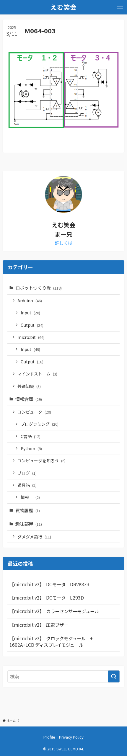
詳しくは (63, 242)
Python (31, 448)
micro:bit (31, 337)
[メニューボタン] (120, 7)
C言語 (30, 436)
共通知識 (29, 386)
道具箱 (27, 485)
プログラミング (39, 424)
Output (32, 325)
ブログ (27, 473)
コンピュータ (34, 412)
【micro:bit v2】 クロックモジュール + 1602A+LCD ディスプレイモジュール (53, 641)
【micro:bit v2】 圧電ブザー (38, 624)
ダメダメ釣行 (34, 537)
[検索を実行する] (114, 676)
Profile (49, 737)
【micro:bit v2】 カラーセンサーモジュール (54, 611)
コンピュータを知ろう (41, 460)
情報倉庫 (28, 399)
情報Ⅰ (30, 497)
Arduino (29, 300)
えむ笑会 (63, 7)
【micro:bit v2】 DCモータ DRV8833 (49, 584)
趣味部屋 (28, 523)
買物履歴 (27, 510)
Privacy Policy (71, 737)
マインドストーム (37, 374)
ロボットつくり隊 (38, 287)
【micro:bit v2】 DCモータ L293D (46, 597)
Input (30, 313)
